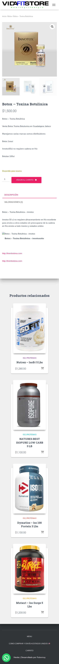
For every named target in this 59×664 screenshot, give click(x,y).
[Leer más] (42, 452)
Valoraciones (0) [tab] (13, 202)
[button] (52, 26)
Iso (24, 358)
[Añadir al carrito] (42, 368)
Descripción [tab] (11, 195)
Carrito (29, 651)
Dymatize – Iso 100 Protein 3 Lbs (29, 524)
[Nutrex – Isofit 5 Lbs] (29, 328)
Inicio (4, 16)
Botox (10, 16)
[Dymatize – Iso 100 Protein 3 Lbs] (29, 489)
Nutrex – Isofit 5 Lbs (29, 362)
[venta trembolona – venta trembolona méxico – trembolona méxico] (26, 4)
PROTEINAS (31, 358)
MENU (29, 636)
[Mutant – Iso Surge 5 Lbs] (29, 569)
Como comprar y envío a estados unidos (28, 644)
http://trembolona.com (12, 253)
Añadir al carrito (24, 180)
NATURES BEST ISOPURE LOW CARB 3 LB (29, 442)
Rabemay (41, 657)
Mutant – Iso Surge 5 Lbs (29, 604)
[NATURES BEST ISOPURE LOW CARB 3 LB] (29, 405)
